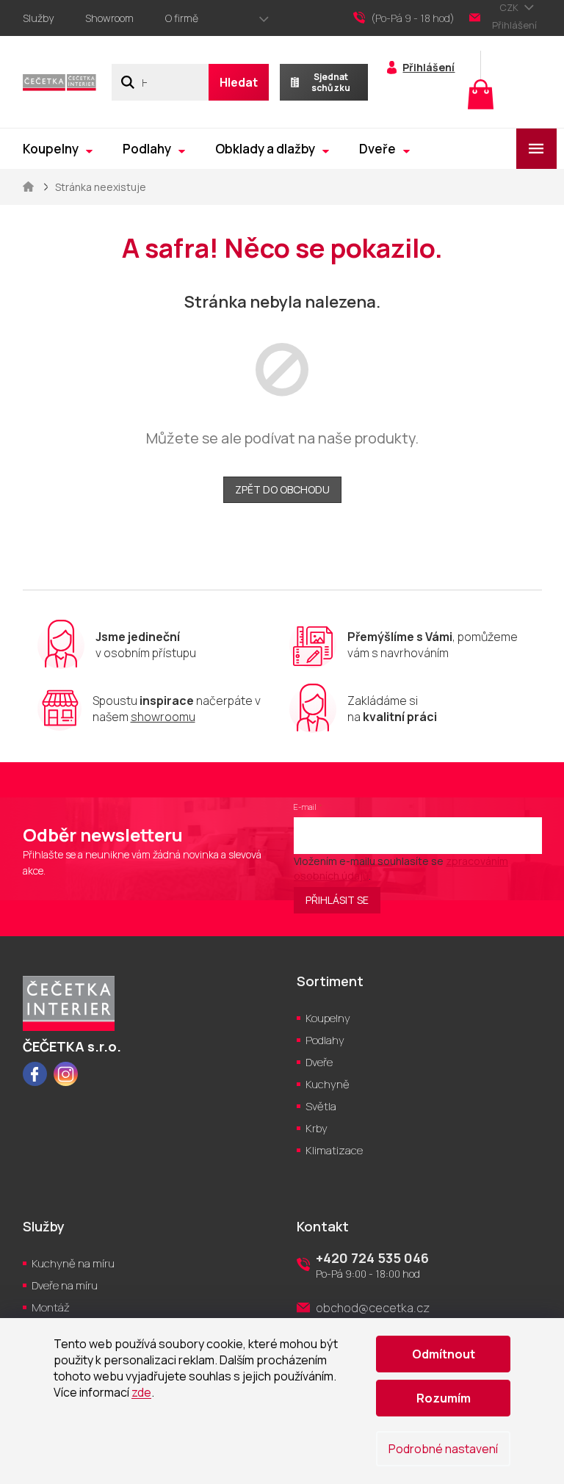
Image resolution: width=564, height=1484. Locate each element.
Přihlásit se (337, 900)
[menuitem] (57, 149)
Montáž (51, 1307)
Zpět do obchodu (282, 489)
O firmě (181, 18)
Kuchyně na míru (73, 1263)
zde (141, 1392)
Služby (38, 18)
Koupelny (328, 1018)
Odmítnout (443, 1354)
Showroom (109, 18)
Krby (317, 1128)
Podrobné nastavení (443, 1449)
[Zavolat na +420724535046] (411, 18)
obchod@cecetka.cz (373, 1308)
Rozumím (443, 1398)
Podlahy (325, 1040)
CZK (510, 7)
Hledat (239, 82)
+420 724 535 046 (372, 1258)
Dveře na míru (65, 1285)
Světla (321, 1106)
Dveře (319, 1062)
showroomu (163, 717)
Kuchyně (328, 1084)
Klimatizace (334, 1150)
